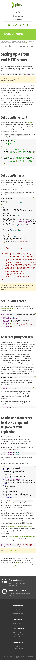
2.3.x (27, 41)
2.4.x (26, 43)
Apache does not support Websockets (19, 527)
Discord (22, 583)
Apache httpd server (7, 308)
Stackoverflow (13, 585)
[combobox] (18, 46)
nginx (29, 180)
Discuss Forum (13, 583)
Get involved (18, 637)
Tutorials (18, 611)
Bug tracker (18, 635)
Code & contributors (18, 632)
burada (17, 562)
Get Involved (18, 20)
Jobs (18, 623)
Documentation (18, 16)
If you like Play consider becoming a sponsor (20, 594)
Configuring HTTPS (11, 550)
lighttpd (30, 122)
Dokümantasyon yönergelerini (10, 565)
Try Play (18, 12)
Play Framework (18, 5)
